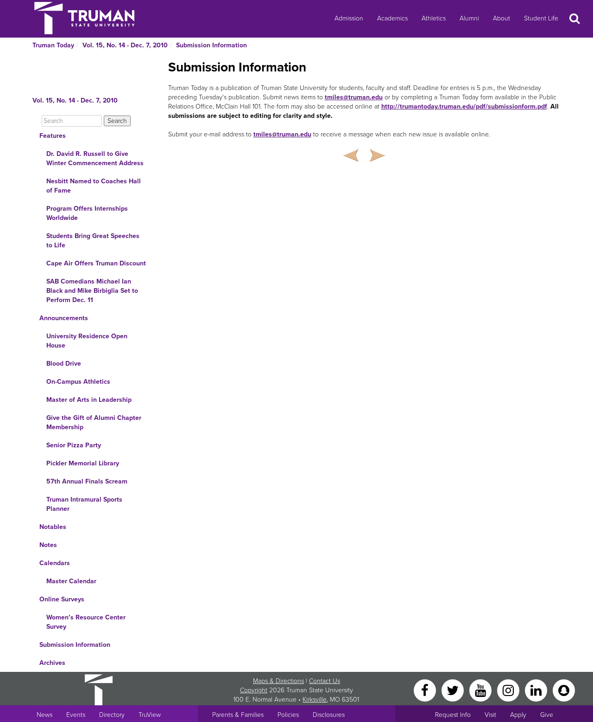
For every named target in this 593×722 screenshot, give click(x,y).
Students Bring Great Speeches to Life (92, 240)
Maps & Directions (278, 681)
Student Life (541, 18)
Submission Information (211, 45)
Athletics (434, 18)
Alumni (469, 18)
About (501, 18)
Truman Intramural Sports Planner (84, 504)
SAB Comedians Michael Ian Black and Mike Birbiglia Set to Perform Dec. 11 (92, 290)
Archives (52, 663)
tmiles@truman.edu (354, 97)
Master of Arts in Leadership (89, 400)
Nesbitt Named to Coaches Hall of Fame (93, 185)
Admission (348, 18)
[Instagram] (509, 690)
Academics (392, 18)
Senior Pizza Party (73, 445)
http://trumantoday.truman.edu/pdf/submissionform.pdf (464, 106)
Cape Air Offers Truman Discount (96, 263)
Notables (52, 527)
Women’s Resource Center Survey (86, 622)
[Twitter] (453, 690)
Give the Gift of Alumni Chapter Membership (93, 422)
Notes (48, 545)
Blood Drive (63, 363)
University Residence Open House (86, 340)
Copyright (253, 690)
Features (52, 136)
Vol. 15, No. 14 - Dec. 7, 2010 (125, 45)
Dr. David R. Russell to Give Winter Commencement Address (95, 158)
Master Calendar (71, 581)
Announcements (63, 318)
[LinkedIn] (537, 690)
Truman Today (53, 45)
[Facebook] (426, 690)
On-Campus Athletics (78, 382)
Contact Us (324, 681)
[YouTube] (481, 690)
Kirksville (315, 699)
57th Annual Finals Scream (86, 481)
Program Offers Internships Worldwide (87, 213)
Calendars (54, 563)
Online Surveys (61, 599)
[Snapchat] (564, 690)
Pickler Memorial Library (82, 463)
